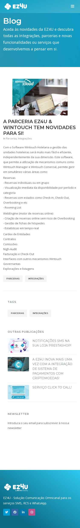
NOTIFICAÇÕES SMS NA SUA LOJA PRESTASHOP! (51, 343)
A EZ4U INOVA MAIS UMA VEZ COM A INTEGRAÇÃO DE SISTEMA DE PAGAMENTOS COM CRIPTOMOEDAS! (52, 368)
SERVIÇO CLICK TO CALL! (52, 387)
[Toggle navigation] (72, 7)
